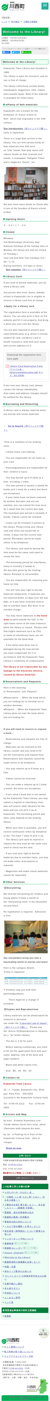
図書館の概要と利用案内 (16, 1217)
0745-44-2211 (16, 1368)
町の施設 (15, 22)
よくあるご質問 (12, 1298)
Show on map (14, 1148)
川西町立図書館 (30, 22)
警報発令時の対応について (18, 1222)
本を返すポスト (12, 1288)
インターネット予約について (19, 1239)
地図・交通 (10, 1267)
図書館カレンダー (20, 1248)
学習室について (12, 1293)
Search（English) (21, 1253)
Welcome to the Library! (17, 1257)
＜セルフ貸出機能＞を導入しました (22, 1226)
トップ (4, 22)
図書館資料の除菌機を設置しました (22, 1262)
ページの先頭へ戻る (43, 1333)
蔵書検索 (16, 1243)
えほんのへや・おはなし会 (19, 1192)
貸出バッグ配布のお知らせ (18, 1271)
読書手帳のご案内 (13, 1284)
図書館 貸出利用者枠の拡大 (19, 1212)
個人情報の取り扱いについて (18, 1352)
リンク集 (8, 1302)
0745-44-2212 (15, 1165)
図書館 (7, 1316)
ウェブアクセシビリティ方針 (18, 1356)
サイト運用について (14, 1347)
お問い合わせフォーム (25, 1178)
